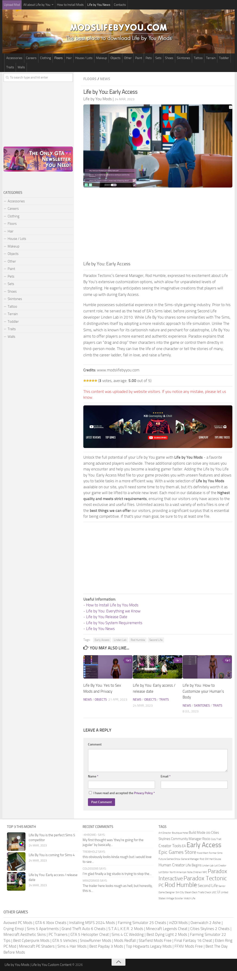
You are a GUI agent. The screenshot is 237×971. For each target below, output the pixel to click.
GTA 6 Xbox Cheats (50, 922)
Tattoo (198, 58)
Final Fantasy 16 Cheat (193, 940)
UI (218, 892)
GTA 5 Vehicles (64, 940)
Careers (31, 58)
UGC (214, 892)
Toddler (224, 58)
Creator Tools (170, 845)
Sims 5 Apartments (43, 928)
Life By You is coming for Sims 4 (52, 855)
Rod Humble (138, 640)
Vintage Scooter (174, 898)
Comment (95, 744)
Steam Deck (191, 892)
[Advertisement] (157, 225)
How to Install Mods (70, 5)
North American (178, 872)
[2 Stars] (87, 380)
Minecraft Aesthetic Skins (24, 934)
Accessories (14, 58)
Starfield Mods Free (155, 940)
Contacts (120, 5)
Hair (69, 58)
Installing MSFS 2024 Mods (92, 922)
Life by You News (98, 5)
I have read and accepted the (124, 793)
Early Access (102, 640)
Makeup (101, 58)
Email (166, 776)
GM (207, 859)
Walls (21, 67)
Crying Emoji (13, 928)
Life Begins (194, 865)
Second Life (155, 640)
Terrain (210, 58)
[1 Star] (84, 380)
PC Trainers (58, 934)
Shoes (169, 58)
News (105, 79)
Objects (115, 58)
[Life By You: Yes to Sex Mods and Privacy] (108, 667)
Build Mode (197, 832)
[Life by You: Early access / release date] (157, 667)
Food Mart (202, 853)
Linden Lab (120, 640)
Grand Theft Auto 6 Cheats (84, 928)
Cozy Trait (216, 839)
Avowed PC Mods (17, 922)
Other (128, 58)
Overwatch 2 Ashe (205, 922)
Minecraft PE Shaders (37, 946)
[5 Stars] (95, 380)
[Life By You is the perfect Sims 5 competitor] (16, 841)
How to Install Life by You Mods (112, 605)
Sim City (180, 892)
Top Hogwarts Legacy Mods (149, 946)
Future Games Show (169, 859)
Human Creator (172, 865)
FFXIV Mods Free (189, 946)
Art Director (165, 832)
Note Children (194, 872)
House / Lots (84, 58)
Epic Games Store (177, 852)
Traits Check (204, 892)
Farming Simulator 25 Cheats (142, 922)
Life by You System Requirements (114, 622)
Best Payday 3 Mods (106, 946)
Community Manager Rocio (190, 839)
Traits (10, 67)
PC (161, 885)
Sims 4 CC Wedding (128, 934)
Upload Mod (12, 5)
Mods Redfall (125, 940)
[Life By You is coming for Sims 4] (16, 861)
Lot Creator (220, 865)
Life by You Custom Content (51, 965)
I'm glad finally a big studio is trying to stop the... (117, 874)
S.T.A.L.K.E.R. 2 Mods (125, 928)
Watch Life (189, 898)
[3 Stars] (90, 380)
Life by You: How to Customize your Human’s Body (203, 691)
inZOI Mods (178, 922)
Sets (158, 58)
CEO (208, 832)
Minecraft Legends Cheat (166, 928)
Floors (58, 58)
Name (93, 776)
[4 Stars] (93, 380)
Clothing (45, 58)
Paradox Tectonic (205, 878)
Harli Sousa (215, 859)
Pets (149, 58)
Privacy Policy (143, 793)
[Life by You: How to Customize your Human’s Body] (207, 667)
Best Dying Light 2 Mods (167, 934)
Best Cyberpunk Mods (31, 940)
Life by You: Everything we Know (113, 611)
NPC (205, 872)
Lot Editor (164, 872)
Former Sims (215, 853)
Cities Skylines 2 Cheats (210, 928)
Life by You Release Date (106, 616)
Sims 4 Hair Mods (72, 946)
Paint (138, 58)
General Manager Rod (192, 859)
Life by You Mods (17, 965)
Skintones (183, 58)
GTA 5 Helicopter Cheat (89, 934)
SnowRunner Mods (95, 940)
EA (184, 846)
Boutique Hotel (180, 832)
